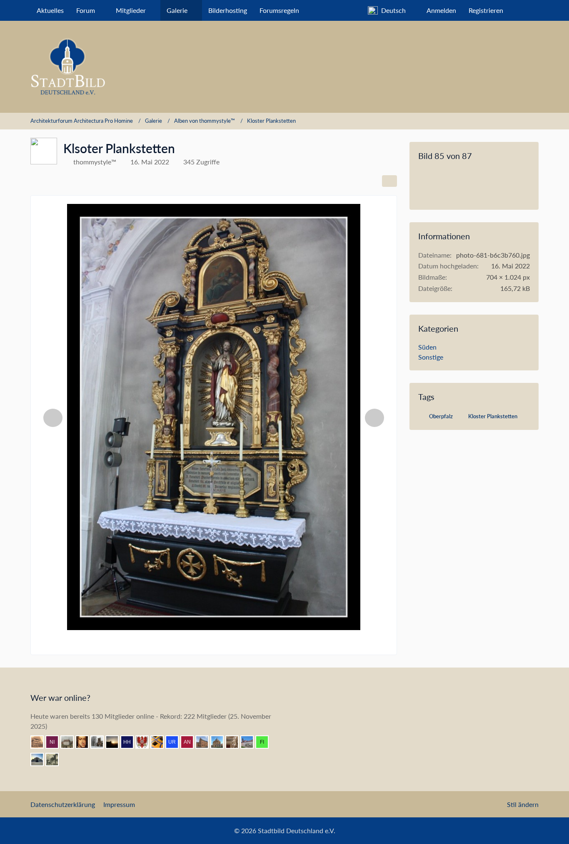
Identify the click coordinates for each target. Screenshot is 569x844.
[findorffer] (265, 742)
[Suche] (524, 10)
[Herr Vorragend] (85, 742)
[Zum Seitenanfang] (556, 832)
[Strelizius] (70, 742)
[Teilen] (389, 181)
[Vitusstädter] (55, 759)
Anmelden (441, 10)
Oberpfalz (441, 416)
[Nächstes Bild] (374, 418)
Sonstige (430, 357)
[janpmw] (205, 742)
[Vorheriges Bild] (52, 418)
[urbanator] (175, 742)
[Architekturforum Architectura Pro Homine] (284, 66)
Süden (427, 347)
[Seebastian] (235, 742)
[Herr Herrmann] (130, 742)
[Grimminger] (115, 742)
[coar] (40, 759)
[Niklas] (55, 742)
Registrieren (486, 10)
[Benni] (160, 742)
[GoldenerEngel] (40, 742)
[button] (391, 10)
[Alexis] (250, 742)
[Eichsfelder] (145, 742)
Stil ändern (523, 804)
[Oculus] (100, 742)
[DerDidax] (220, 742)
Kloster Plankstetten (492, 416)
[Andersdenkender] (190, 742)
